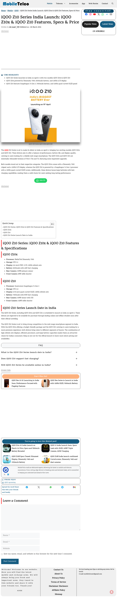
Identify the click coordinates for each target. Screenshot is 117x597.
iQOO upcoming (10, 482)
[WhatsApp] (8, 594)
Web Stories (93, 3)
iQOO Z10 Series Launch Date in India (17, 235)
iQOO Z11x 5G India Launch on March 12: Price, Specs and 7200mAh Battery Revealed (26, 448)
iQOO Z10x (7, 230)
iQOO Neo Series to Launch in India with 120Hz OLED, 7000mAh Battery (64, 382)
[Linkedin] (8, 474)
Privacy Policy (58, 578)
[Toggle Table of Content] (51, 224)
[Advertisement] (40, 48)
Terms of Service (58, 582)
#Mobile (100, 31)
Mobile (49, 3)
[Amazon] (35, 594)
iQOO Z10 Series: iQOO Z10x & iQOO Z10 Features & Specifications (28, 227)
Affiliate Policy (58, 590)
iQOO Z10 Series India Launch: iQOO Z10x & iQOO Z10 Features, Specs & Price (40, 20)
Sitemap (58, 594)
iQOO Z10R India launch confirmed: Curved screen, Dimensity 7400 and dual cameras (64, 459)
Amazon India (6, 370)
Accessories (73, 3)
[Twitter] (5, 474)
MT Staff (12, 27)
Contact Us (58, 570)
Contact (105, 3)
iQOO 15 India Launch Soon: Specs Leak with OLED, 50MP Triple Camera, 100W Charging (63, 448)
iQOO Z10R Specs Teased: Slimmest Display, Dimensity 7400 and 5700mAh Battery (25, 459)
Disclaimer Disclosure (58, 586)
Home (3, 10)
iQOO (17, 10)
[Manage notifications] (111, 592)
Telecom (59, 3)
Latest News (107, 24)
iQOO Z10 (6, 232)
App (83, 3)
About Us (58, 574)
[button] (112, 3)
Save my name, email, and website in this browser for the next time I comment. (38, 554)
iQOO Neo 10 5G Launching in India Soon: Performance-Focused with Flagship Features (25, 383)
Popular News (90, 24)
